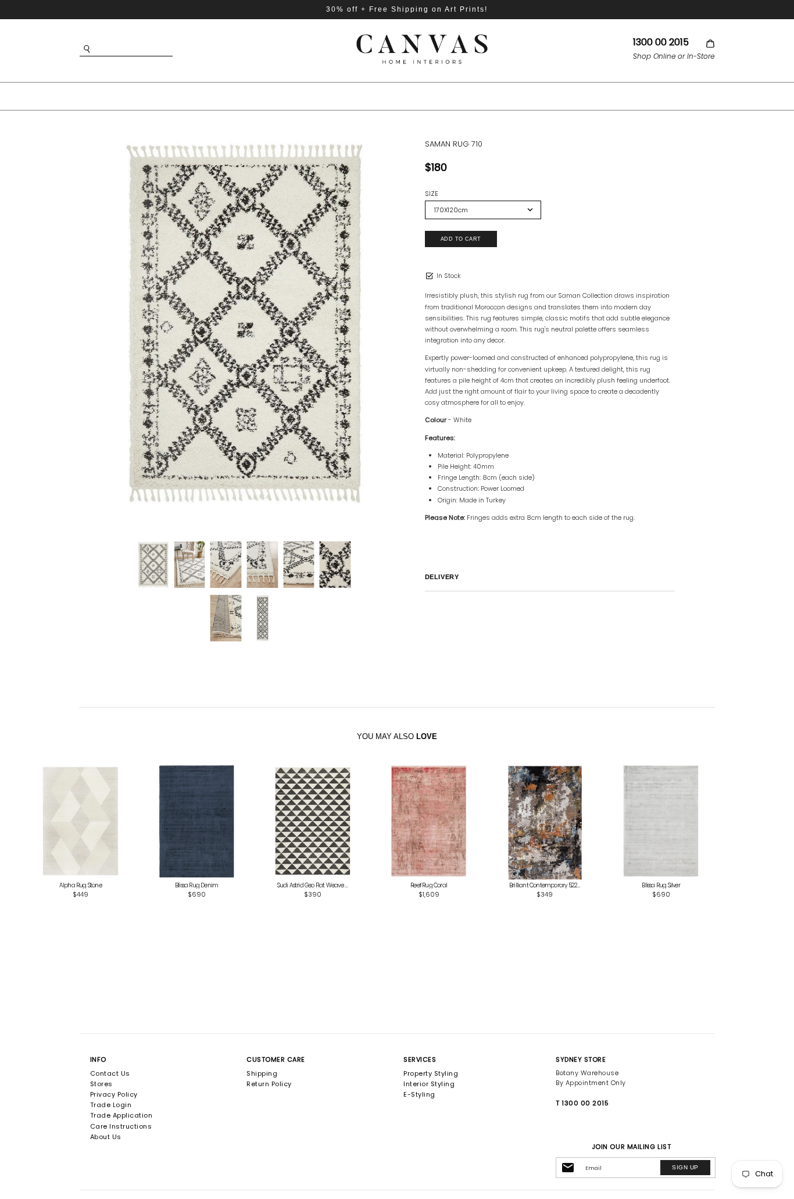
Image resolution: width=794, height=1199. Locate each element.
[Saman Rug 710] (244, 323)
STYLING (489, 95)
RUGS (439, 95)
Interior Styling (429, 1084)
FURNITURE (382, 95)
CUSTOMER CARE (275, 1059)
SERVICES (419, 1059)
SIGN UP (685, 1167)
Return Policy (269, 1084)
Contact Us (110, 1073)
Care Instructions (121, 1126)
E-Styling (419, 1094)
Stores (101, 1084)
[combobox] (143, 49)
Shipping (261, 1073)
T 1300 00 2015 (582, 1103)
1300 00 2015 (661, 42)
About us (105, 1136)
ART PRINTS (312, 95)
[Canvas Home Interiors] (422, 36)
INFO (98, 1059)
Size (431, 194)
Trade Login (111, 1104)
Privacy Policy (114, 1094)
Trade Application (121, 1115)
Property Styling (430, 1073)
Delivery (442, 576)
